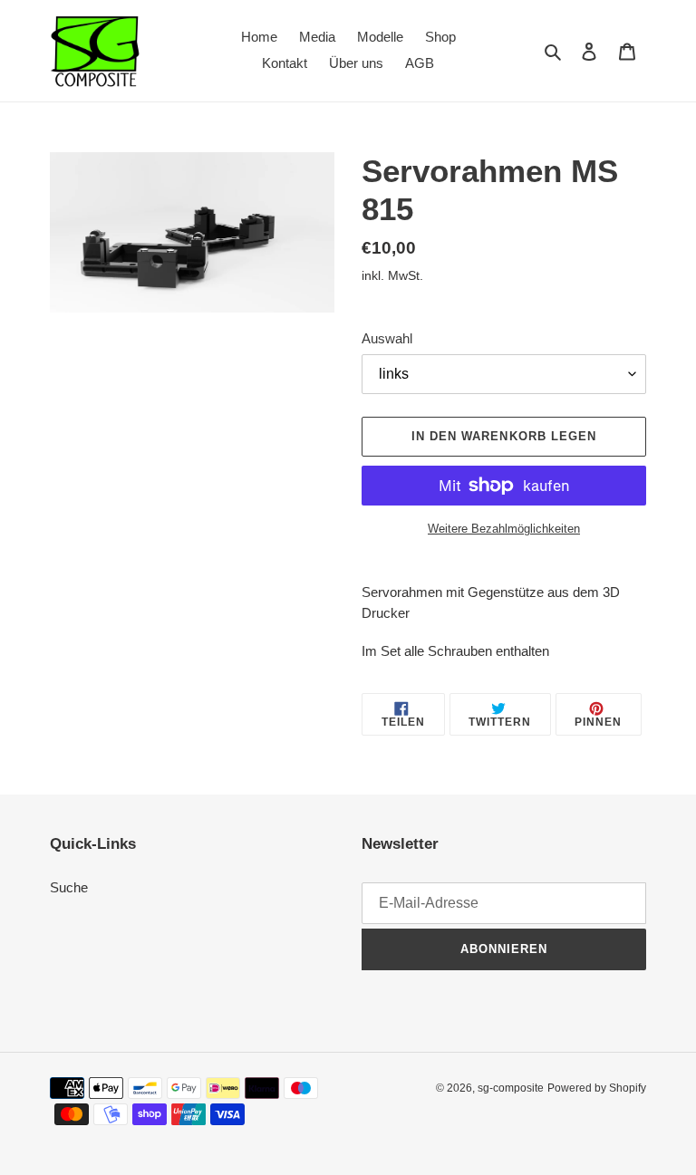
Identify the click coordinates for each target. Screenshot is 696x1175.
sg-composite (511, 1088)
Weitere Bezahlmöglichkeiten (504, 528)
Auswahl (387, 338)
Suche (69, 887)
